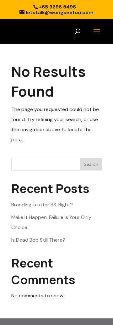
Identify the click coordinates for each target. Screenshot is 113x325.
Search (91, 164)
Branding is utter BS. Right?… (43, 204)
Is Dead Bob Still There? (38, 240)
